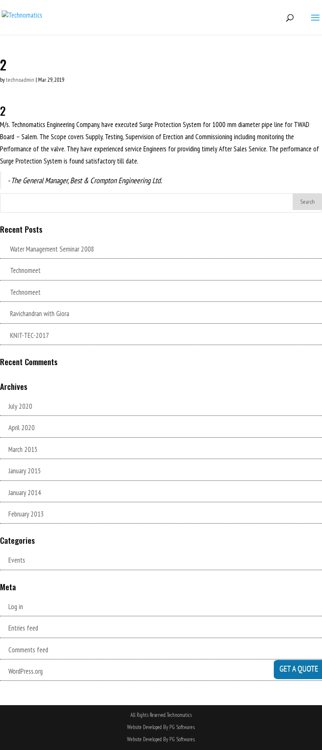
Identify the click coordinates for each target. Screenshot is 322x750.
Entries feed (23, 628)
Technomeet (25, 270)
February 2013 (26, 514)
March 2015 (23, 449)
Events (16, 560)
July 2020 (20, 406)
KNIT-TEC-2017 (29, 335)
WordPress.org (25, 671)
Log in (15, 606)
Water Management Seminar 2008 (52, 249)
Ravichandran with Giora (39, 313)
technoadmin (20, 79)
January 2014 (24, 492)
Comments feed (28, 649)
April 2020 (21, 427)
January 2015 (24, 470)
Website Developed (144, 739)
